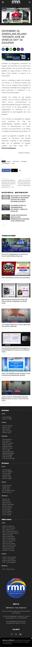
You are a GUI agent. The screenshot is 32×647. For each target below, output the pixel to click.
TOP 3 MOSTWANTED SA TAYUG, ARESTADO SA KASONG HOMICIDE (16, 325)
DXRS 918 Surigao (7, 456)
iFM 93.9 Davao (6, 501)
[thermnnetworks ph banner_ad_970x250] (16, 57)
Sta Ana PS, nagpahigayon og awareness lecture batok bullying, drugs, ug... (15, 255)
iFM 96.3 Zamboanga (8, 504)
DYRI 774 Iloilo (6, 429)
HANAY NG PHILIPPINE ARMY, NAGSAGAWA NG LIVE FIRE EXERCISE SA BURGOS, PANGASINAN (24, 183)
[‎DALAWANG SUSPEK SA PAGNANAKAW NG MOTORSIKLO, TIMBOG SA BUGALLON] (6, 207)
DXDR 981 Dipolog (7, 446)
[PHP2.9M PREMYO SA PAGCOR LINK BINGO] (16, 269)
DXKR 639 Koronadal (7, 451)
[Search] (29, 2)
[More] (20, 170)
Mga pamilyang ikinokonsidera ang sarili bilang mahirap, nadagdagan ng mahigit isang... (14, 301)
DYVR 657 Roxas (6, 432)
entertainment (16, 161)
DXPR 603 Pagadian (7, 455)
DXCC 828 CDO (6, 441)
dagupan (9, 161)
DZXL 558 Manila (6, 417)
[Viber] (22, 49)
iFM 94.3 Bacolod (6, 485)
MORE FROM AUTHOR (21, 192)
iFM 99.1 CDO (6, 499)
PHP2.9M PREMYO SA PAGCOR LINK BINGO (16, 278)
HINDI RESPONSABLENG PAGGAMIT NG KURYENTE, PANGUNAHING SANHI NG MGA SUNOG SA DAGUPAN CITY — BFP (9, 184)
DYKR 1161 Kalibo (7, 431)
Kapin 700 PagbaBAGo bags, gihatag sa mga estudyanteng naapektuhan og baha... (16, 374)
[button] (2, 2)
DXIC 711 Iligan (6, 450)
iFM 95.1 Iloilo (6, 489)
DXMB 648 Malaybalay (8, 453)
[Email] (14, 49)
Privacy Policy (8, 643)
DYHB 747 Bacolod (7, 426)
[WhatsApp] (10, 49)
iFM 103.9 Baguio (6, 470)
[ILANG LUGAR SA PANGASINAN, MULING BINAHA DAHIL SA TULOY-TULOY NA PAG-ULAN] (16, 388)
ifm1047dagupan (6, 163)
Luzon (13, 163)
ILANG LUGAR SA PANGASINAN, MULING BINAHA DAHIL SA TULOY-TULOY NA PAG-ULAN (15, 398)
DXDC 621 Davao (6, 444)
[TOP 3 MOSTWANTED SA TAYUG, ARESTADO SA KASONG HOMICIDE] (16, 316)
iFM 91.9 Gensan (6, 502)
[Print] (18, 49)
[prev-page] (3, 225)
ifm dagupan (24, 161)
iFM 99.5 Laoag (6, 473)
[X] (7, 49)
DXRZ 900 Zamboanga (8, 458)
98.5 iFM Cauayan (7, 478)
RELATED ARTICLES (7, 192)
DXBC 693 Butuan (7, 439)
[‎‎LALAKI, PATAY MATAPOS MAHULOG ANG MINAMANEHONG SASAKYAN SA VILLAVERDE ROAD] (6, 217)
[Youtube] (20, 634)
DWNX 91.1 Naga (6, 477)
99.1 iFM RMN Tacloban (8, 490)
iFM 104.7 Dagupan (7, 471)
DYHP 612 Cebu (6, 427)
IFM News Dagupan (6, 46)
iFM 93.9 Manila (6, 475)
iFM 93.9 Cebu (6, 487)
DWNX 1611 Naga (7, 419)
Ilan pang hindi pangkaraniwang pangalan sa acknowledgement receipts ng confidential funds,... (16, 350)
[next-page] (5, 225)
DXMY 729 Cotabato (7, 443)
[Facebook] (3, 49)
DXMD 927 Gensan (7, 448)
